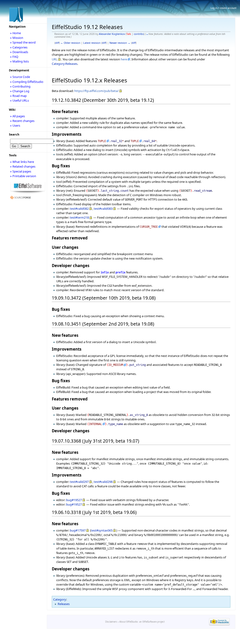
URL (54, 59)
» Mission (16, 38)
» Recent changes (22, 121)
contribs (139, 34)
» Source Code (20, 77)
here (124, 59)
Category (59, 599)
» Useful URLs (19, 100)
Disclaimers (111, 621)
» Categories (18, 47)
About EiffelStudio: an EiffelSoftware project (142, 621)
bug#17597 (78, 530)
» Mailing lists (19, 61)
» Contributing (20, 86)
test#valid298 (103, 482)
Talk (128, 34)
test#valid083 (103, 208)
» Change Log (19, 91)
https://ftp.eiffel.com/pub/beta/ (96, 91)
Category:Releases (64, 64)
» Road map (18, 96)
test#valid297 (79, 482)
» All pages (17, 116)
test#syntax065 (101, 530)
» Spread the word (23, 42)
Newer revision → (119, 42)
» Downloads (19, 52)
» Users (15, 125)
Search (14, 134)
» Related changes (22, 166)
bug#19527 (74, 500)
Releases (64, 604)
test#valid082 (79, 208)
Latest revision (92, 42)
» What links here (22, 162)
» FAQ (14, 57)
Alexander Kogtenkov (112, 34)
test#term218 (79, 217)
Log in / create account (223, 8)
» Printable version (23, 176)
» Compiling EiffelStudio (26, 82)
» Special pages (20, 171)
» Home (15, 33)
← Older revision (70, 42)
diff (57, 42)
